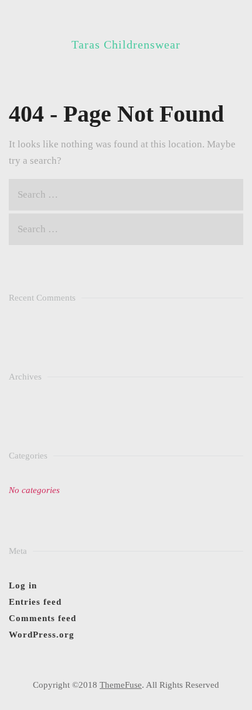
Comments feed (42, 618)
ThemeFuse (121, 685)
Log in (23, 585)
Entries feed (35, 601)
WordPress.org (41, 634)
